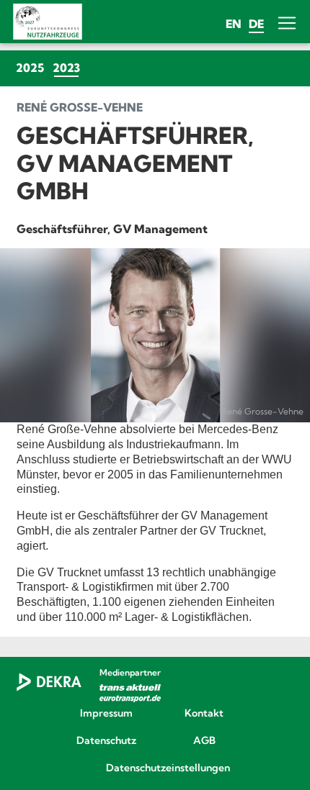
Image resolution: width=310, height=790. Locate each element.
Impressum (106, 713)
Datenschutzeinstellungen (155, 768)
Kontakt (204, 713)
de (256, 23)
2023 (68, 67)
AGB (204, 741)
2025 (30, 67)
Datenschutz (106, 741)
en (234, 23)
